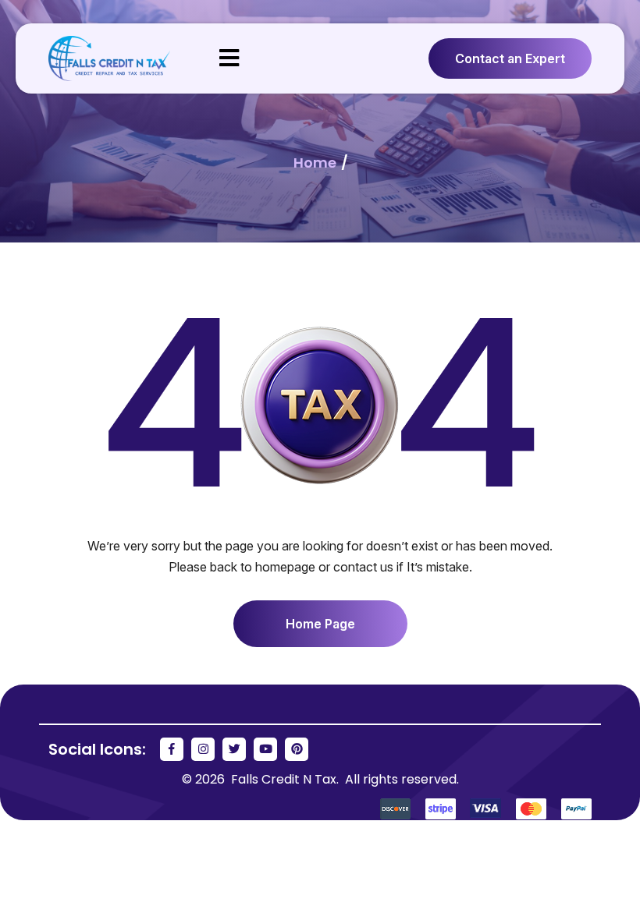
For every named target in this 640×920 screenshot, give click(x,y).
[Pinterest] (296, 749)
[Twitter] (234, 749)
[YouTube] (265, 749)
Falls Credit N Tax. (286, 779)
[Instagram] (203, 749)
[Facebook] (171, 749)
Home (316, 162)
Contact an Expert (510, 58)
